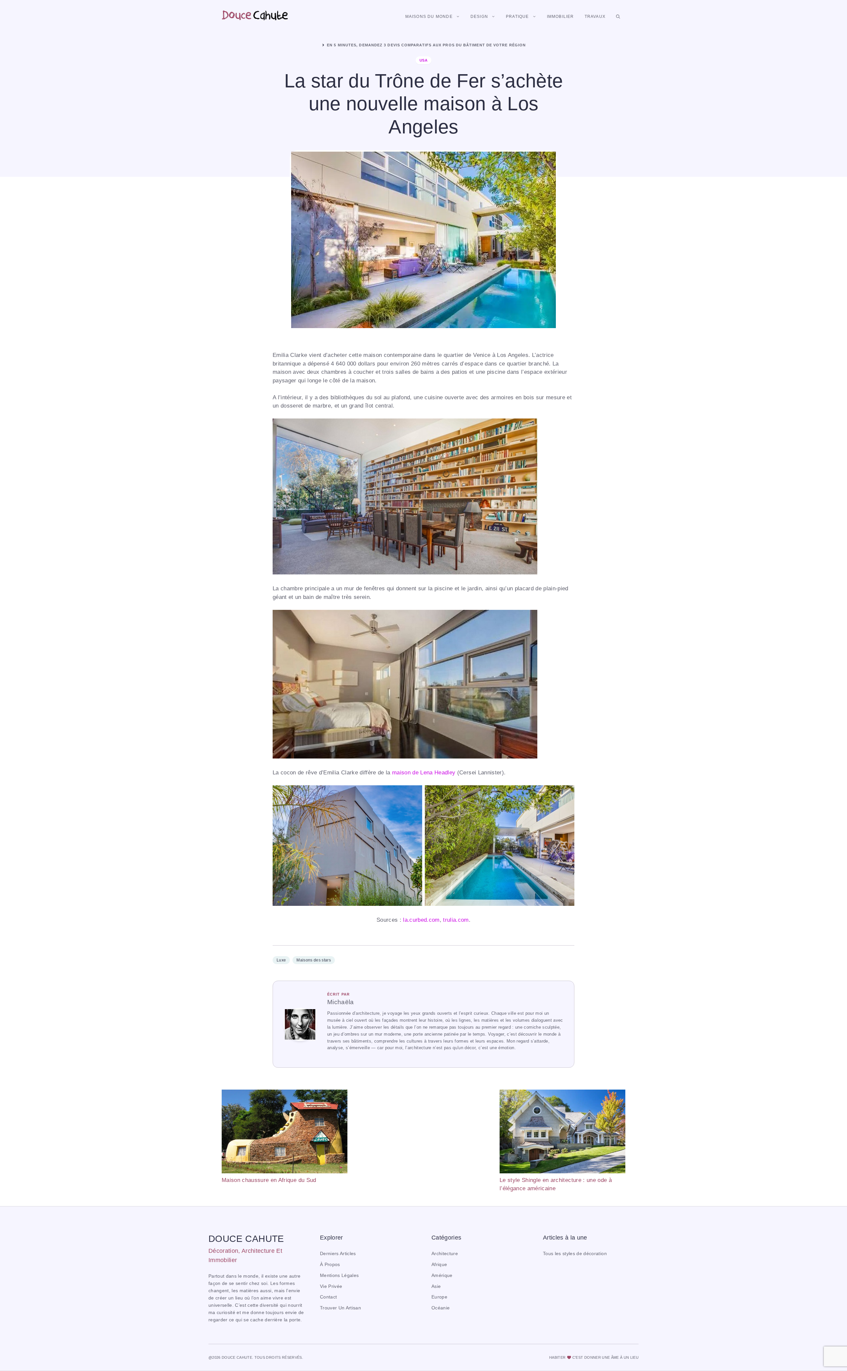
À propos (330, 1264)
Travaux (595, 16)
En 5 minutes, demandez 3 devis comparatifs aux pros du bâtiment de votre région (426, 45)
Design (479, 16)
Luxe (281, 960)
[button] (618, 16)
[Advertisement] (423, 1136)
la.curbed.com (421, 920)
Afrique (439, 1264)
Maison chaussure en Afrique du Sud (269, 1180)
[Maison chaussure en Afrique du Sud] (284, 1133)
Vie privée (331, 1286)
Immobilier (560, 16)
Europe (439, 1297)
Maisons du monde (429, 16)
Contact (328, 1297)
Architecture (444, 1253)
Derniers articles (338, 1253)
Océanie (440, 1307)
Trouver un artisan (340, 1307)
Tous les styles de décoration (575, 1253)
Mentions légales (339, 1275)
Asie (436, 1286)
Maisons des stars (313, 960)
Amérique (442, 1275)
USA (423, 60)
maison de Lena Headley (423, 772)
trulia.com (455, 920)
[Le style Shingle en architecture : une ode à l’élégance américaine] (562, 1133)
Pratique (517, 16)
